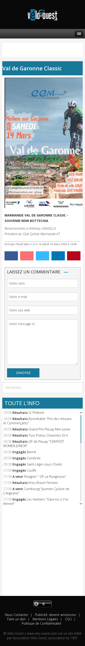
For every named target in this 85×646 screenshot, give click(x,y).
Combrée (34, 458)
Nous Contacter (16, 615)
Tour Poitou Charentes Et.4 (48, 435)
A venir (34, 244)
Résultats (20, 412)
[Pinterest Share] (73, 255)
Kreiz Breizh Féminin (43, 483)
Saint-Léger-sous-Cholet (44, 464)
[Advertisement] (42, 553)
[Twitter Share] (42, 255)
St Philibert (36, 412)
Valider (78, 387)
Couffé (31, 470)
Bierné (31, 452)
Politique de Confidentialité (41, 623)
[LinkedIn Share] (58, 255)
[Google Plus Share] (27, 255)
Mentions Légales (45, 619)
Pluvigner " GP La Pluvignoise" (45, 476)
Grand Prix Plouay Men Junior (49, 429)
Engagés (19, 452)
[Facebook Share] (11, 255)
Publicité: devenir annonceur (55, 615)
